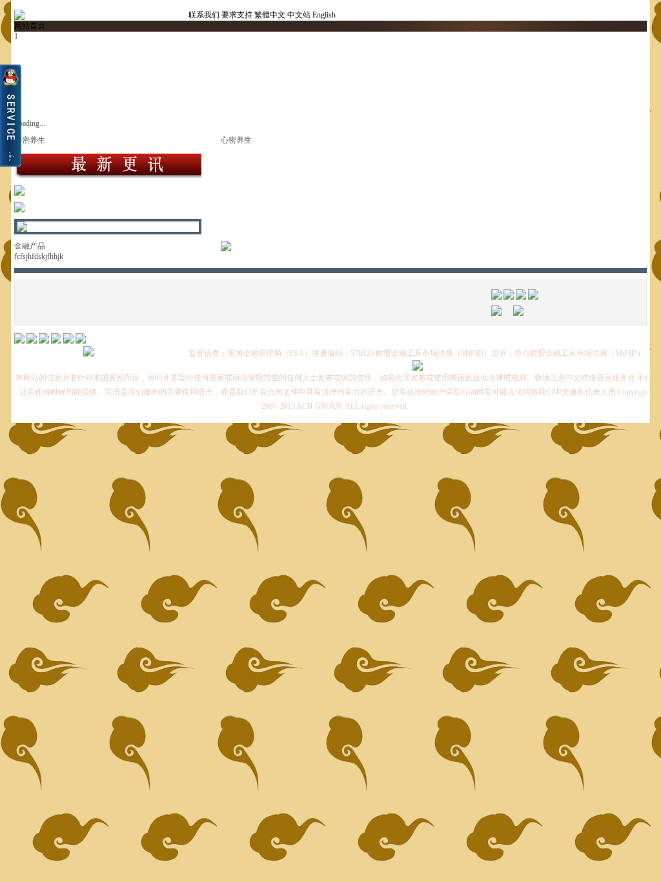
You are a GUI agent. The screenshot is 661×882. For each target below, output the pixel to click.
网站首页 (29, 25)
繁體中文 (269, 14)
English (324, 14)
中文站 (298, 14)
